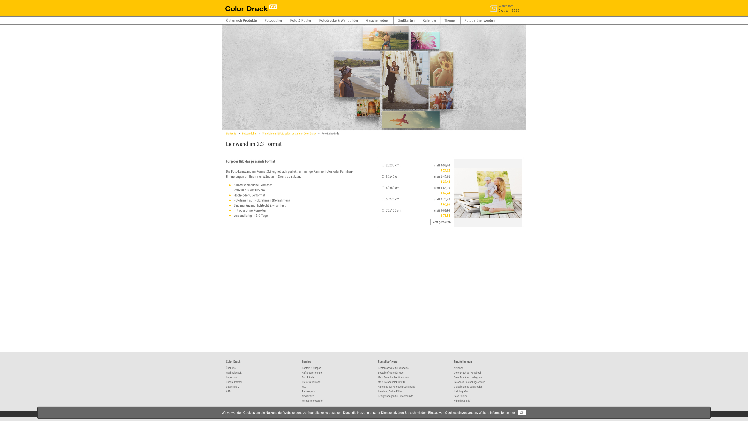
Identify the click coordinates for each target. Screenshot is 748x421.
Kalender (429, 20)
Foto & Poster (300, 20)
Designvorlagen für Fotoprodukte (395, 396)
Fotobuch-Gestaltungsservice (469, 382)
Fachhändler (308, 377)
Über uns (231, 368)
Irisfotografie (461, 391)
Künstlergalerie (462, 400)
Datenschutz (232, 386)
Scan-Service (461, 396)
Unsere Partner (234, 382)
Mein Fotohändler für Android (393, 377)
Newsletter (308, 396)
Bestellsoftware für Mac (390, 372)
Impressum (232, 377)
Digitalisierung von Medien (468, 386)
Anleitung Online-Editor (390, 391)
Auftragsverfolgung (312, 372)
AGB (228, 391)
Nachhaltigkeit (234, 372)
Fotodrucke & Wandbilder (338, 20)
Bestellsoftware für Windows (393, 368)
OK (522, 412)
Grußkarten (406, 20)
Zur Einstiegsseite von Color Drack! (244, 3)
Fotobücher (273, 20)
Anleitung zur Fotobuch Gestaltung (396, 386)
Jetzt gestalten (441, 222)
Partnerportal (309, 391)
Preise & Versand (311, 382)
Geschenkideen (378, 20)
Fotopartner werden (480, 20)
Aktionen (458, 368)
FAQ (304, 386)
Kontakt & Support (311, 368)
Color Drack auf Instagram (468, 377)
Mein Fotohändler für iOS (391, 382)
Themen (450, 20)
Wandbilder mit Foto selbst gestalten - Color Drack (289, 133)
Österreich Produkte (241, 20)
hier (512, 412)
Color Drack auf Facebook (467, 372)
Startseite (231, 133)
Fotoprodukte (249, 133)
